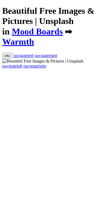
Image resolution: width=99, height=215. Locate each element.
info (7, 56)
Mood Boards (37, 31)
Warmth (18, 42)
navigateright (46, 55)
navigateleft (23, 55)
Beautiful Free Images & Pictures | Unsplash (48, 16)
